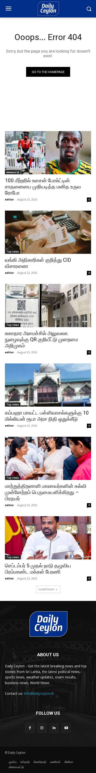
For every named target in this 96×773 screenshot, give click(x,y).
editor (9, 199)
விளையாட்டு (12, 172)
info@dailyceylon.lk (39, 693)
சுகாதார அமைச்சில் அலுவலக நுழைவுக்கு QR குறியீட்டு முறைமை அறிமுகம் (41, 339)
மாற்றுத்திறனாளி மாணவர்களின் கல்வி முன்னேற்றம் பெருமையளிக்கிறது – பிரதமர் (45, 492)
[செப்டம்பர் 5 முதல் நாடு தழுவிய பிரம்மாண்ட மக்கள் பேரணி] (48, 537)
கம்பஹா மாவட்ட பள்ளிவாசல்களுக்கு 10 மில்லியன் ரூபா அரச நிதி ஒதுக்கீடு (47, 416)
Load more (46, 589)
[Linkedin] (54, 728)
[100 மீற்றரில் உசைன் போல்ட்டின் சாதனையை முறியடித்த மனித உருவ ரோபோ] (48, 152)
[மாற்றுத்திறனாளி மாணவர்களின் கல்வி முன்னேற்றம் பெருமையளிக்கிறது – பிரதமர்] (48, 458)
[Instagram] (42, 728)
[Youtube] (66, 728)
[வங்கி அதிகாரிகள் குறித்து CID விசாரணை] (48, 232)
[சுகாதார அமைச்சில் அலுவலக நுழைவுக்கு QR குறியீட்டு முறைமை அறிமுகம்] (48, 305)
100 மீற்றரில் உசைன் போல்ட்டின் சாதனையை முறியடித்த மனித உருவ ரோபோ (43, 187)
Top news (12, 251)
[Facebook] (30, 728)
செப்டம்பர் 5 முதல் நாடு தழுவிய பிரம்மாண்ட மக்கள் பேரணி (38, 569)
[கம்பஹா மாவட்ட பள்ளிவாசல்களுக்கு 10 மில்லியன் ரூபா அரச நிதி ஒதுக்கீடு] (48, 385)
